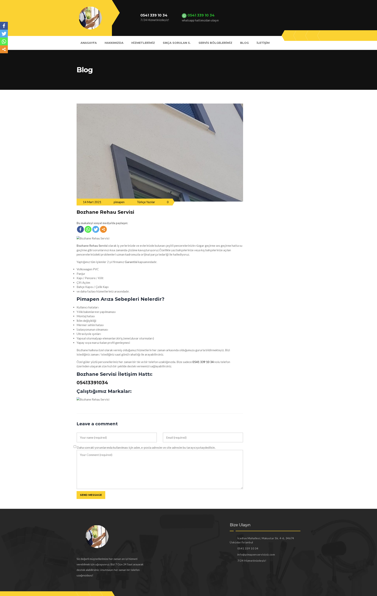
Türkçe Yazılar (146, 202)
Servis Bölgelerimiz (215, 43)
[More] (103, 229)
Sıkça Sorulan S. (177, 43)
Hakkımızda (114, 43)
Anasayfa (89, 43)
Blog (244, 43)
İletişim (263, 43)
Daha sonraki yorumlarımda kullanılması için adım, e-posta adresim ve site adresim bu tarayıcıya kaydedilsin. (146, 447)
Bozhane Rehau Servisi (105, 212)
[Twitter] (95, 229)
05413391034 (92, 382)
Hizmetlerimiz (143, 43)
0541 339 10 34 (203, 362)
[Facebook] (80, 229)
